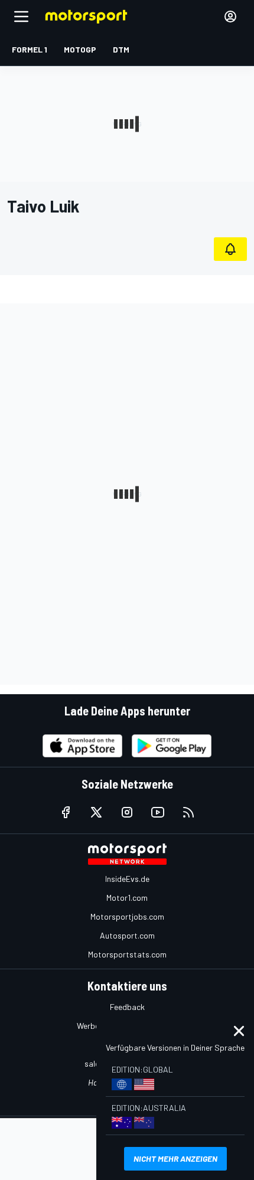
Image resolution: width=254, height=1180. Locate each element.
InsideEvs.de (127, 879)
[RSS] (188, 812)
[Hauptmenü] (21, 16)
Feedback (127, 1007)
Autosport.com (127, 935)
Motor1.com (127, 898)
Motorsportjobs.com (127, 916)
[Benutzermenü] (230, 16)
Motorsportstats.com (127, 954)
